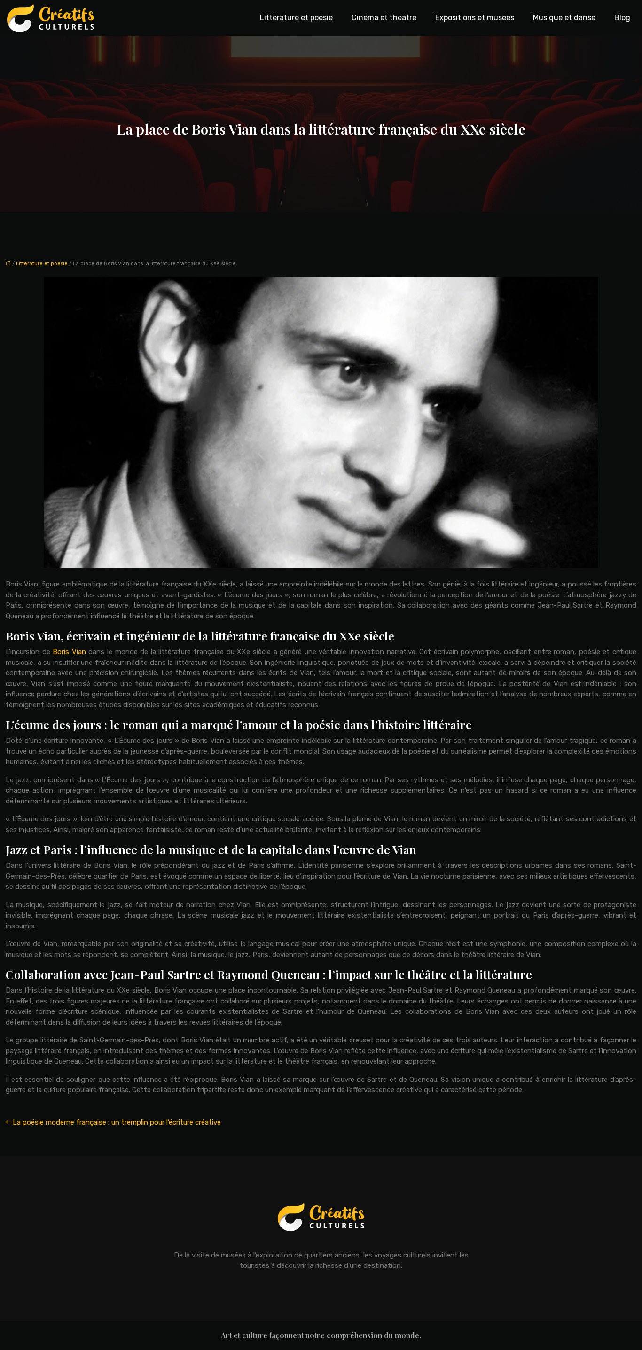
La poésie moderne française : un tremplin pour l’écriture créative (117, 1122)
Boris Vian (69, 652)
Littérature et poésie (296, 17)
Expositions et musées (474, 17)
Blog (622, 17)
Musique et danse (564, 17)
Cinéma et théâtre (384, 17)
